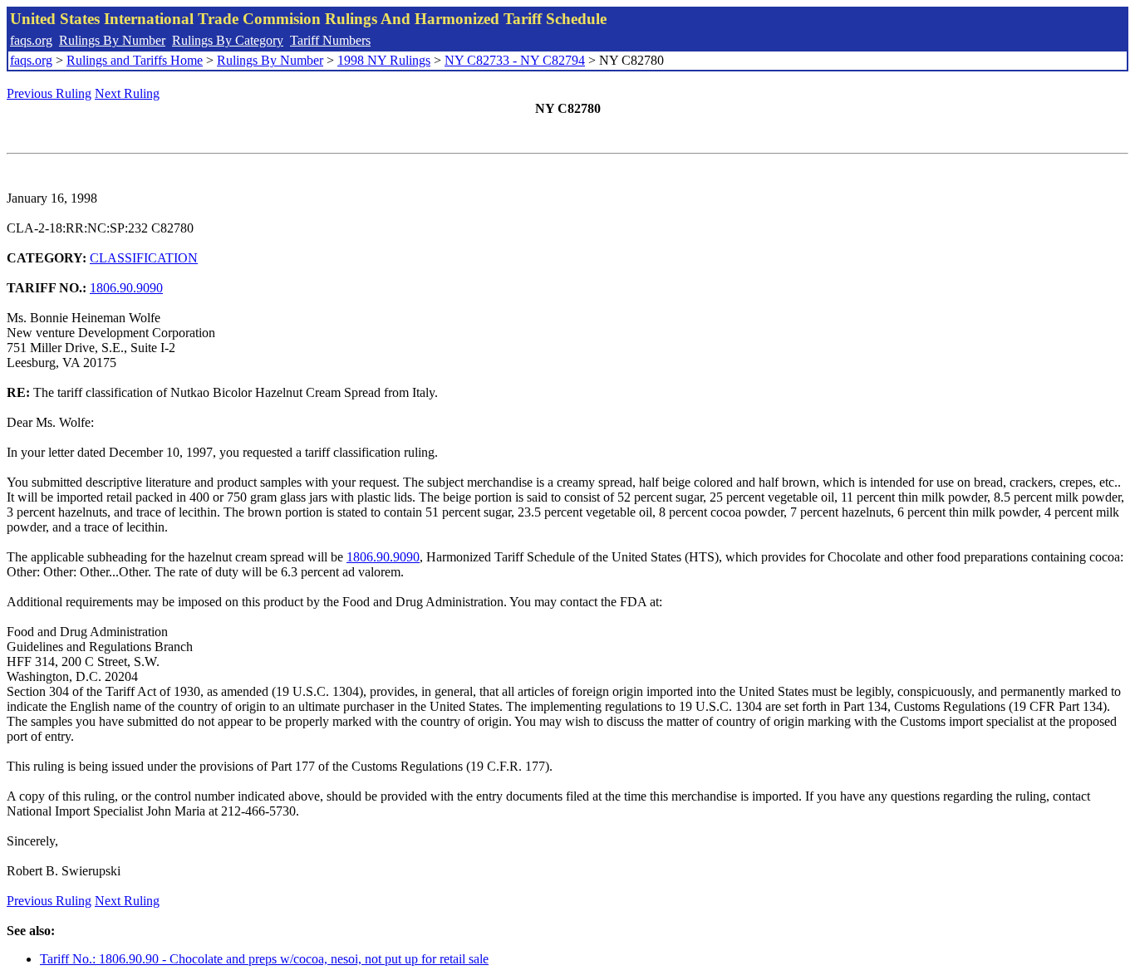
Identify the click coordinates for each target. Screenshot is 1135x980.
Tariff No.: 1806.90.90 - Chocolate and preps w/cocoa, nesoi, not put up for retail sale (264, 959)
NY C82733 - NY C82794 (515, 60)
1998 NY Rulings (383, 60)
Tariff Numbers (330, 40)
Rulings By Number (112, 40)
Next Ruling (127, 93)
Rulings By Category (227, 40)
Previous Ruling (49, 93)
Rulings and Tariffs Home (134, 60)
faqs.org (31, 40)
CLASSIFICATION (144, 258)
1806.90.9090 (126, 288)
